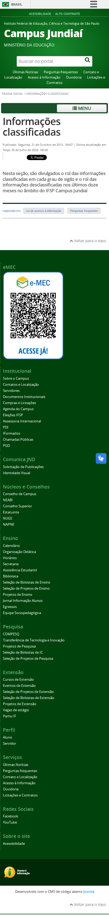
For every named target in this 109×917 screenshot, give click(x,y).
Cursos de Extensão (18, 679)
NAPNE (8, 524)
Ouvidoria (73, 77)
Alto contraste (67, 14)
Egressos (10, 607)
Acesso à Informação (44, 77)
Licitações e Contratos (20, 795)
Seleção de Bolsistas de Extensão (28, 698)
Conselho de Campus (19, 494)
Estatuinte (11, 512)
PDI (5, 427)
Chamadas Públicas (18, 439)
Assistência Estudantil (20, 570)
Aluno (7, 737)
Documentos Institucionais (24, 397)
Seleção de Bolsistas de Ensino (26, 582)
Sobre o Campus (16, 378)
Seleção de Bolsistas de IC (23, 652)
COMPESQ (11, 634)
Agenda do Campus (18, 409)
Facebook (10, 816)
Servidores (11, 390)
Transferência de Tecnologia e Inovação (34, 640)
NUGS (7, 518)
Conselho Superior (17, 506)
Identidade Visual (16, 473)
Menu (84, 108)
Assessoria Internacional (22, 421)
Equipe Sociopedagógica (22, 613)
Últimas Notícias (25, 72)
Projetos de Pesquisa (19, 646)
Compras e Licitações (19, 403)
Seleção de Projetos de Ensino (26, 588)
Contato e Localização (20, 777)
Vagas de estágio (16, 710)
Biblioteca (10, 576)
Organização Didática (19, 552)
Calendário (11, 545)
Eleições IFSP (13, 415)
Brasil (16, 4)
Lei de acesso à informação (43, 210)
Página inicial (12, 94)
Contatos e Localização (21, 384)
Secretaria (11, 564)
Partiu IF (9, 716)
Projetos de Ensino (17, 594)
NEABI (8, 500)
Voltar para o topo (89, 240)
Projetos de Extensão (19, 704)
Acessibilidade (40, 14)
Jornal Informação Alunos (23, 600)
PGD (6, 445)
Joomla (88, 891)
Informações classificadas (32, 126)
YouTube (10, 822)
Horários (10, 558)
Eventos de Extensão (19, 685)
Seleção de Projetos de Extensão (28, 691)
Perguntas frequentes (61, 72)
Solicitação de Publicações (23, 467)
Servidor (9, 743)
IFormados (11, 433)
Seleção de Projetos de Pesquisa (28, 658)
